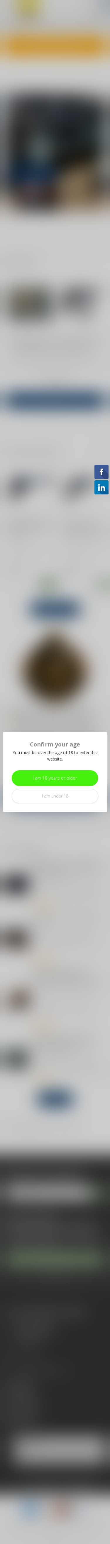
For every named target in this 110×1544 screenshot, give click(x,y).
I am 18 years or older (55, 778)
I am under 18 (55, 796)
